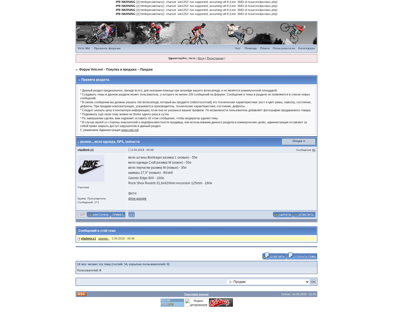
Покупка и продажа (121, 69)
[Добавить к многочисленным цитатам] (283, 214)
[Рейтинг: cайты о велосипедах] (221, 302)
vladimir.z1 (86, 150)
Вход (201, 58)
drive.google (137, 199)
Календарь (306, 48)
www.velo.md (129, 130)
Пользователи (284, 48)
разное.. (103, 238)
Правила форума (107, 48)
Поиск (265, 48)
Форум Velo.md (91, 69)
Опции (297, 140)
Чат (238, 48)
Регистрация (215, 58)
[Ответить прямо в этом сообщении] (304, 214)
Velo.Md (84, 48)
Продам (146, 69)
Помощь (251, 48)
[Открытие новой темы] (301, 255)
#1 (313, 149)
